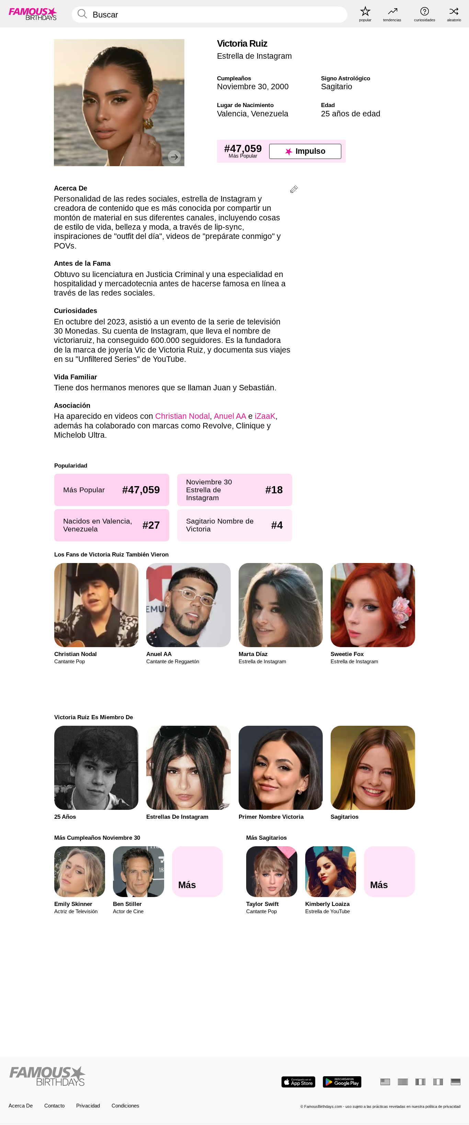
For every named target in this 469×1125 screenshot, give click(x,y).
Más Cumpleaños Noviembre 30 (97, 837)
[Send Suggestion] (294, 190)
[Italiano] (438, 1082)
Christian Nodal (182, 416)
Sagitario (336, 86)
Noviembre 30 (242, 86)
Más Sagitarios (266, 837)
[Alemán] (455, 1082)
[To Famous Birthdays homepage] (33, 13)
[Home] (120, 1077)
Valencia (232, 113)
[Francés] (420, 1082)
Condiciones (125, 1106)
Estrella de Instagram (254, 55)
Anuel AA (230, 416)
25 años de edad (350, 113)
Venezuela (269, 113)
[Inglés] (385, 1082)
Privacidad (88, 1106)
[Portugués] (403, 1082)
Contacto (54, 1106)
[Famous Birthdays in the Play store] (342, 1082)
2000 (280, 86)
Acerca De (21, 1106)
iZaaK (265, 416)
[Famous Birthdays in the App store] (298, 1082)
